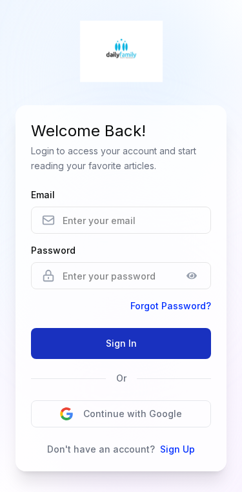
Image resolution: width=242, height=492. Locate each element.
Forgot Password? (170, 305)
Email (43, 194)
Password (53, 250)
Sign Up (177, 449)
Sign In (121, 343)
